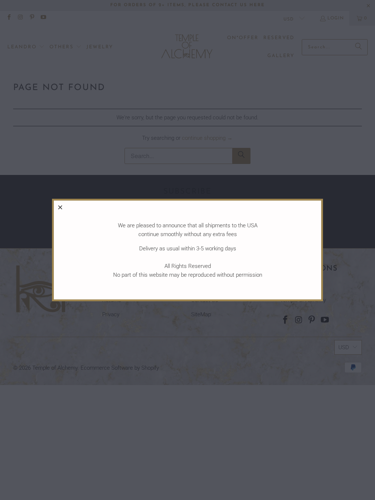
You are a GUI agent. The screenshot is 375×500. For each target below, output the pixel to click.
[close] (60, 207)
